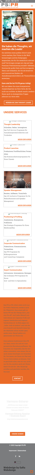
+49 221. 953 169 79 (12, 1)
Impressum (13, 451)
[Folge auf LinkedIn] (19, 456)
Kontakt (17, 378)
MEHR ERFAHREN (24, 139)
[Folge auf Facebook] (15, 456)
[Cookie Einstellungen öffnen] (31, 473)
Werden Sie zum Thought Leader (18, 103)
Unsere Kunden (17, 434)
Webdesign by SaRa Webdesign (14, 468)
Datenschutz (22, 451)
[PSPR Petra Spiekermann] (17, 41)
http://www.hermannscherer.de (17, 419)
